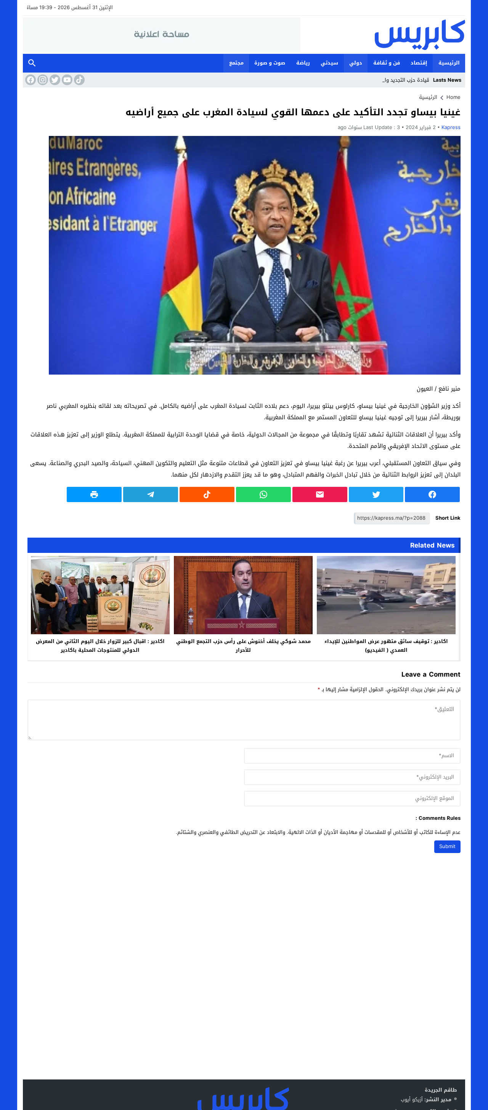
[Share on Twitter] (376, 494)
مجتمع (236, 63)
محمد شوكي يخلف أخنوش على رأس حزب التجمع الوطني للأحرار (243, 646)
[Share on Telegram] (150, 494)
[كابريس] (382, 34)
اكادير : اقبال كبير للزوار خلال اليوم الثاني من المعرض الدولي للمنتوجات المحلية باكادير (100, 646)
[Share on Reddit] (207, 494)
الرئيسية (449, 63)
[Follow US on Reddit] (78, 79)
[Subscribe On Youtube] (66, 79)
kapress (451, 127)
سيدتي (329, 63)
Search (32, 63)
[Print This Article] (94, 494)
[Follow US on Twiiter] (54, 79)
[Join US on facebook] (30, 79)
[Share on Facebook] (432, 494)
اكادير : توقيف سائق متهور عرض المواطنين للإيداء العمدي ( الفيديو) (386, 646)
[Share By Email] (319, 494)
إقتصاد (419, 63)
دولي (355, 63)
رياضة (303, 63)
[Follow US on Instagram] (42, 79)
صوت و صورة (269, 63)
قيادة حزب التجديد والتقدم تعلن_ (394, 80)
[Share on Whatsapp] (263, 494)
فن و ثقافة (386, 63)
